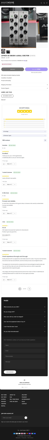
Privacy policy (24, 437)
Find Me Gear (14, 401)
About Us (12, 395)
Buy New (3, 397)
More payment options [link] (36, 72)
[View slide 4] (27, 387)
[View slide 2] (23, 387)
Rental (3, 406)
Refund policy (18, 437)
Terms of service (30, 437)
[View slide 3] (25, 387)
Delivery (24, 395)
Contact (24, 403)
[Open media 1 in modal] (34, 9)
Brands (3, 401)
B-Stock (3, 399)
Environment (26, 399)
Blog (23, 401)
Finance (24, 397)
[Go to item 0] (3, 51)
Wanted (3, 403)
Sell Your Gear (14, 399)
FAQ (11, 397)
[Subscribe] (26, 417)
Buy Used (4, 395)
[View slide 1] (22, 387)
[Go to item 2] (8, 52)
